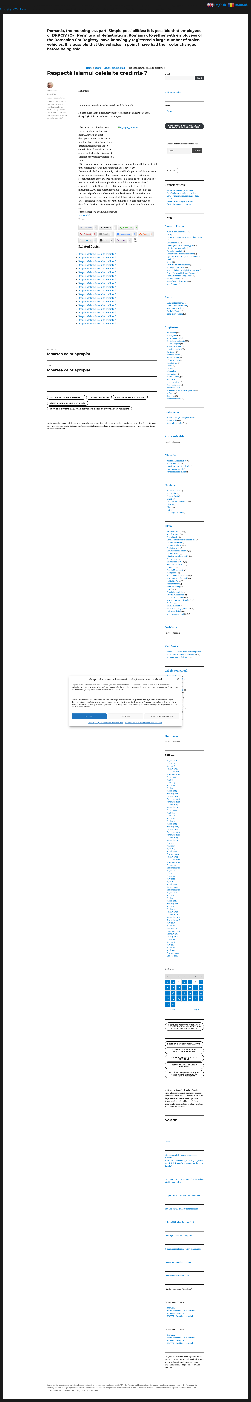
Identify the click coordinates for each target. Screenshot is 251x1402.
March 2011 (171, 948)
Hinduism (171, 485)
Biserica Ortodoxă (174, 349)
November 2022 (173, 862)
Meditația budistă (174, 308)
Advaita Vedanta (173, 491)
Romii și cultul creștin (176, 267)
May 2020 (171, 906)
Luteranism (171, 374)
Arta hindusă (172, 493)
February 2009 (173, 953)
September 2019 (173, 917)
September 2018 (173, 920)
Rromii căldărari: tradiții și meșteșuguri (183, 270)
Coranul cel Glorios (175, 542)
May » (196, 1009)
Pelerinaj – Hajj (173, 586)
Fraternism (172, 412)
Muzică (170, 262)
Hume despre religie (175, 469)
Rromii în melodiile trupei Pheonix (181, 273)
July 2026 (171, 763)
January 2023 (172, 857)
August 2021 (172, 893)
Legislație (171, 627)
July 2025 (171, 780)
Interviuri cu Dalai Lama (177, 306)
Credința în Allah (174, 548)
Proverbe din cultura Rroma (178, 265)
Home (89, 68)
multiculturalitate (54, 107)
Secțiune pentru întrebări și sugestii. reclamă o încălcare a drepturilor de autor (184, 1026)
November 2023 (173, 835)
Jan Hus (170, 368)
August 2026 (172, 761)
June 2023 (171, 846)
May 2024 (171, 818)
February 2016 (173, 934)
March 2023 (172, 851)
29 (167, 1004)
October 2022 (172, 865)
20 (195, 993)
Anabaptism (172, 335)
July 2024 (171, 813)
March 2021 (172, 901)
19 (190, 993)
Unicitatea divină (174, 611)
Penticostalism (173, 382)
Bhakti (169, 499)
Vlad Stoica (52, 90)
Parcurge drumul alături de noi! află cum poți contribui (184, 126)
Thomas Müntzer (174, 399)
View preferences (161, 716)
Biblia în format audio (176, 341)
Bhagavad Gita (173, 496)
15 (168, 993)
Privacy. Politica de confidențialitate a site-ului (143, 723)
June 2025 (171, 783)
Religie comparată (176, 670)
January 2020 (172, 912)
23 (173, 999)
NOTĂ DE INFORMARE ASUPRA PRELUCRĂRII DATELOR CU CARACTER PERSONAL (184, 1074)
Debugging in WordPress (13, 9)
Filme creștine (173, 357)
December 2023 (173, 832)
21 (201, 993)
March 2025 (172, 791)
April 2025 (171, 788)
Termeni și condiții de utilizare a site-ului (184, 1050)
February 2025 (173, 794)
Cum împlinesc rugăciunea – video (181, 193)
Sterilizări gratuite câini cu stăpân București (183, 1249)
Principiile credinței (175, 592)
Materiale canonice (175, 423)
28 (201, 999)
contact (172, 170)
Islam (98, 68)
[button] (178, 679)
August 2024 (172, 810)
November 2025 (173, 774)
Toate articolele (174, 436)
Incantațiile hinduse (175, 513)
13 (195, 987)
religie (50, 115)
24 (179, 999)
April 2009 (171, 950)
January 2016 (172, 937)
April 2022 (171, 882)
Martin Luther (173, 377)
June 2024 (171, 816)
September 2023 (173, 840)
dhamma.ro (171, 1308)
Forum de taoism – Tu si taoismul (181, 1311)
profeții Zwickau (173, 388)
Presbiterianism (173, 385)
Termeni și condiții (99, 397)
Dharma (170, 504)
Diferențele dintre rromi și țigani (180, 245)
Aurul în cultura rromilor (177, 232)
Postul (169, 589)
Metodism (171, 379)
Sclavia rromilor (173, 278)
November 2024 (173, 802)
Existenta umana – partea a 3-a (180, 190)
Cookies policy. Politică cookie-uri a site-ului (105, 723)
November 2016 (173, 931)
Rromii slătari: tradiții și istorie (179, 276)
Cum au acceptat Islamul (177, 551)
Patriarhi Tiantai (173, 311)
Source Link (84, 215)
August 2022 (172, 871)
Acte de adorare (173, 534)
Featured (170, 567)
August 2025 (172, 777)
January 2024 (172, 829)
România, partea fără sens (177, 657)
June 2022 (171, 876)
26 (190, 999)
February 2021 (173, 904)
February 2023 (173, 854)
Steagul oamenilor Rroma (177, 281)
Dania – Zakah (173, 553)
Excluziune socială (174, 251)
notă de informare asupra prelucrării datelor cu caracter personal (89, 409)
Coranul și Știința (174, 545)
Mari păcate (171, 573)
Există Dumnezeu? (174, 562)
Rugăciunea (171, 603)
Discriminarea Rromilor (177, 248)
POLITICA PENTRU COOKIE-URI (130, 397)
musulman (52, 110)
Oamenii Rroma (174, 226)
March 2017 (172, 926)
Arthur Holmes (173, 464)
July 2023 (170, 843)
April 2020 (171, 909)
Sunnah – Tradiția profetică (178, 608)
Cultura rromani (173, 243)
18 (184, 993)
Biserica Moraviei (174, 346)
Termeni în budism (175, 314)
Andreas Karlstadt (174, 338)
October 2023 (172, 838)
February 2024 (173, 827)
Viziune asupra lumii (114, 68)
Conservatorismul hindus (177, 502)
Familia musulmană (175, 564)
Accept (89, 716)
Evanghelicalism (174, 355)
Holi (168, 510)
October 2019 (172, 915)
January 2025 (172, 796)
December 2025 (173, 772)
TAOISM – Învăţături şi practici (180, 1316)
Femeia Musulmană (175, 570)
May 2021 (171, 895)
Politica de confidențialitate (66, 397)
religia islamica (59, 112)
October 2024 (172, 805)
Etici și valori (172, 559)
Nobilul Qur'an (173, 581)
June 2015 (171, 939)
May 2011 (170, 945)
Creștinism (172, 327)
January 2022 (172, 887)
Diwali (169, 507)
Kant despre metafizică (176, 472)
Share (167, 1142)
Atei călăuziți (172, 537)
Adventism (171, 333)
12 (190, 987)
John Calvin (171, 371)
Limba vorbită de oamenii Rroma (180, 254)
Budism (169, 297)
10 (179, 987)
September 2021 (173, 890)
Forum (169, 111)
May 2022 (171, 879)
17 (179, 993)
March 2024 (172, 824)
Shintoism (171, 736)
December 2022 (173, 860)
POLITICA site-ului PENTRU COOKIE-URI (184, 1058)
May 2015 (171, 942)
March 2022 (172, 884)
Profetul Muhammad (175, 595)
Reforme (170, 393)
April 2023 (171, 849)
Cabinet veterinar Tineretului (177, 1276)
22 (168, 999)
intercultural (60, 101)
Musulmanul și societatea (177, 575)
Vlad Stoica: (172, 646)
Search (167, 74)
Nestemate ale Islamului (177, 578)
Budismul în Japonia (175, 303)
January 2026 (172, 769)
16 (173, 993)
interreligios (52, 104)
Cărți (169, 234)
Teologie (170, 396)
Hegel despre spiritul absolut (179, 466)
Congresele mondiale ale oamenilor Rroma (184, 237)
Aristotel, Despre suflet (176, 461)
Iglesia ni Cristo (173, 360)
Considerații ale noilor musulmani (181, 540)
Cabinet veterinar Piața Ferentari (178, 1262)
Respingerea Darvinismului (178, 600)
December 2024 (173, 799)
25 (184, 999)
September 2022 (173, 868)
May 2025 (171, 785)
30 (173, 1004)
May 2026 (171, 766)
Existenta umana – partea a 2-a (180, 204)
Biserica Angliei (173, 344)
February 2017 (173, 928)
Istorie (169, 366)
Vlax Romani (172, 284)
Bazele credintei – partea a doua (180, 201)
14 (201, 987)
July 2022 (171, 873)
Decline (125, 716)
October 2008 (172, 956)
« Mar (172, 1009)
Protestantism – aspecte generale (181, 390)
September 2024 (173, 807)
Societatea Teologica (175, 1313)
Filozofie (170, 455)
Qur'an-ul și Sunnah (175, 597)
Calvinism (171, 352)
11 (184, 987)
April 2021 (171, 898)
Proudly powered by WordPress (85, 1390)
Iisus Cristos (172, 363)
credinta (50, 101)
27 (195, 999)
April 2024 (171, 821)
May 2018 (171, 923)
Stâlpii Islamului (173, 606)
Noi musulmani (173, 584)
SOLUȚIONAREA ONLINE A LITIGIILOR (68, 403)
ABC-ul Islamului (174, 531)
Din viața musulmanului (177, 556)
